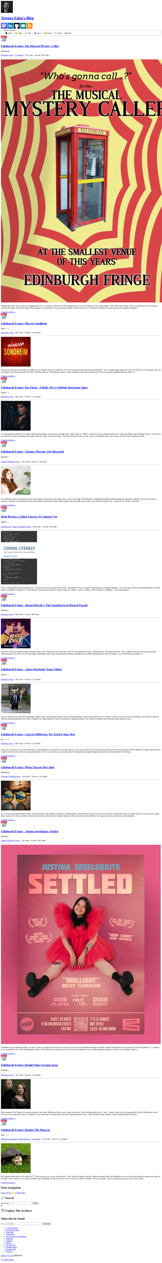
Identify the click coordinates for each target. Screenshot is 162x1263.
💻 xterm (38, 33)
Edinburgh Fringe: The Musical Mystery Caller (30, 46)
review (11, 55)
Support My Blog (12, 1230)
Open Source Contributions (16, 1236)
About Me (9, 1232)
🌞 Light (18, 33)
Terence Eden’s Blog (17, 18)
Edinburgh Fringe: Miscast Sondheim (24, 323)
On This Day (11, 1245)
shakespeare (12, 1139)
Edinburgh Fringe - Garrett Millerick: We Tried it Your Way (38, 734)
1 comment (19, 55)
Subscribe (9, 1239)
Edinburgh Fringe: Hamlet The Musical (25, 1129)
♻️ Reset (68, 33)
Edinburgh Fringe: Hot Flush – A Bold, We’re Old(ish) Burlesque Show (44, 387)
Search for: (5, 1203)
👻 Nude (58, 33)
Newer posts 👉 (7, 1193)
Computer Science (24, 527)
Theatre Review (14, 776)
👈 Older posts (19, 1193)
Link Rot (9, 1251)
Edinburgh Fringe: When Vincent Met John (27, 767)
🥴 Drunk (48, 33)
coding (14, 527)
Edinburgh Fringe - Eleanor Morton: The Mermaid (32, 451)
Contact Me (10, 1234)
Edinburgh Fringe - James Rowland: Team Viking (31, 669)
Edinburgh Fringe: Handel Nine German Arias (29, 1065)
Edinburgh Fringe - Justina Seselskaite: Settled (29, 831)
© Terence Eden (12, 1228)
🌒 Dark (8, 33)
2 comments (35, 1139)
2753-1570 (7, 1256)
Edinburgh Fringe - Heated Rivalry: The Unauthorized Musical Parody (44, 605)
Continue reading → (8, 312)
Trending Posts (11, 1247)
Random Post (11, 1249)
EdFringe (4, 55)
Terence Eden (8, 1260)
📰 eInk (28, 33)
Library (8, 1243)
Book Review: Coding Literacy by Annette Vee (29, 516)
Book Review (6, 527)
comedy (4, 462)
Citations (9, 1241)
